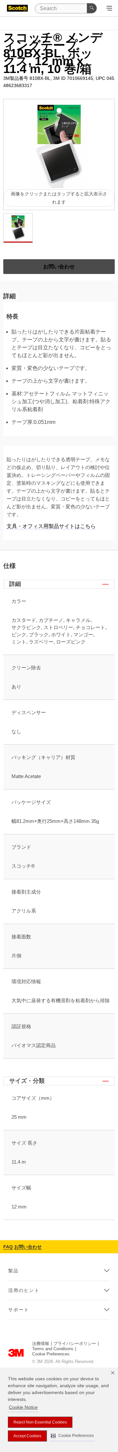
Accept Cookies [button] (27, 1436)
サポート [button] (18, 1309)
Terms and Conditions (52, 1348)
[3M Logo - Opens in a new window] (17, 8)
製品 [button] (13, 1270)
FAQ (8, 1246)
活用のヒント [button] (24, 1290)
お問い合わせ (28, 1246)
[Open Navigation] (109, 8)
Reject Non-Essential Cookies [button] (40, 1422)
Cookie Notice (23, 1407)
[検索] (92, 8)
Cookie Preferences (50, 1354)
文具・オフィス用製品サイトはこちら (51, 526)
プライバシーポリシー (74, 1343)
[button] (72, 1435)
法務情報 (40, 1343)
